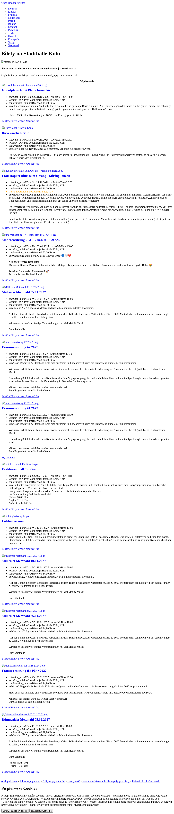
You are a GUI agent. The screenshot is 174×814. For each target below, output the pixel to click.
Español (12, 26)
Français (12, 14)
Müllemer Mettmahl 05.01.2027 (24, 292)
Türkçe (12, 33)
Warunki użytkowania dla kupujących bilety (106, 781)
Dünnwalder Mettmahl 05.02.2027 (26, 719)
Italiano (12, 23)
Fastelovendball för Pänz (19, 469)
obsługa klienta (9, 781)
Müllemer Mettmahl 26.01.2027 (24, 616)
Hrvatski (12, 36)
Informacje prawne (30, 781)
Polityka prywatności (53, 781)
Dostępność (73, 781)
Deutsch (12, 8)
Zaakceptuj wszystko (41, 811)
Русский (13, 30)
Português (13, 39)
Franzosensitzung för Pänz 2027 (24, 670)
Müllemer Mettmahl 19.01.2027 (24, 561)
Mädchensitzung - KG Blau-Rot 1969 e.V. (31, 240)
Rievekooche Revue (15, 133)
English (12, 11)
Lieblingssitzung (13, 521)
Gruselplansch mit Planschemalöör (26, 90)
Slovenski (13, 45)
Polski (11, 20)
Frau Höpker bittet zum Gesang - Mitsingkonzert (36, 176)
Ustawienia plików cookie (146, 781)
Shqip (11, 42)
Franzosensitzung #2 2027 (20, 347)
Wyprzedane (8, 457)
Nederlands (14, 17)
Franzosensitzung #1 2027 (20, 408)
